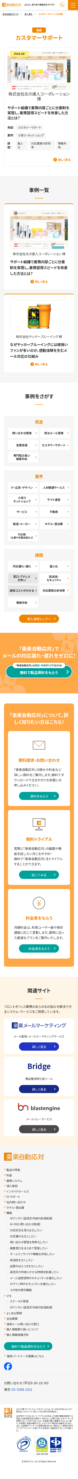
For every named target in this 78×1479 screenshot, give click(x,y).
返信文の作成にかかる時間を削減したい (34, 1272)
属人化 (20, 145)
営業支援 (21, 445)
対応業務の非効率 (41, 145)
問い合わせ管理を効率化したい (29, 1242)
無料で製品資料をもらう (39, 672)
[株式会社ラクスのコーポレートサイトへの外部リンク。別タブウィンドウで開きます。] (8, 1413)
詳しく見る (64, 160)
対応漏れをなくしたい (23, 1236)
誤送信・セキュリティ (54, 578)
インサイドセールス (17, 1191)
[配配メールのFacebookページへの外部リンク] (8, 1366)
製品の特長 (13, 1170)
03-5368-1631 (22, 1389)
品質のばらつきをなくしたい (26, 1266)
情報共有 (62, 145)
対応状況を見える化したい (26, 1230)
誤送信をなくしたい (21, 1260)
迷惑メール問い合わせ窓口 (22, 1324)
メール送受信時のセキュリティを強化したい (36, 1278)
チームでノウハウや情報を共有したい (32, 1254)
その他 (22, 535)
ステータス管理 (19, 1301)
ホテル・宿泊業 (54, 524)
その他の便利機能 (21, 1290)
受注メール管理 (53, 433)
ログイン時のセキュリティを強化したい (33, 1284)
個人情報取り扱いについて (22, 1329)
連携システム (14, 1181)
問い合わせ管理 (22, 433)
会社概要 (12, 1319)
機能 (9, 1213)
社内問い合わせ (16, 1202)
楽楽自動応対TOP (10, 14)
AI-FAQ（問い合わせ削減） (25, 1224)
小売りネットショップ (22, 499)
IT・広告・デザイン (22, 487)
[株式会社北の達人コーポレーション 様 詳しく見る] (39, 107)
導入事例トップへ (39, 618)
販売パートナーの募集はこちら (25, 1356)
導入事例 (28, 14)
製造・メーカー (22, 524)
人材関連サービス (54, 487)
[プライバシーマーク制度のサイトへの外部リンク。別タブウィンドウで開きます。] (23, 1443)
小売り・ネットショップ (31, 135)
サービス (22, 512)
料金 (9, 1175)
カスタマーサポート (29, 127)
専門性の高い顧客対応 (21, 457)
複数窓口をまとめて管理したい (28, 1248)
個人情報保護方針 (17, 1335)
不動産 (54, 512)
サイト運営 (53, 500)
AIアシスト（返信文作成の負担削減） (31, 1218)
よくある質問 (14, 1313)
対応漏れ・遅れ (22, 566)
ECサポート (13, 1197)
